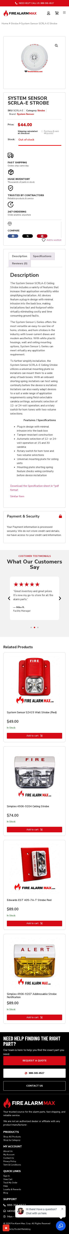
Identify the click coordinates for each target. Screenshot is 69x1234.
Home (5, 23)
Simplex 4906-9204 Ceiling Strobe (28, 806)
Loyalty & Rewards (12, 1189)
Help (5, 1186)
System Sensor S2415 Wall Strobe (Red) (32, 712)
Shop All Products (12, 1136)
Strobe (15, 23)
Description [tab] (19, 256)
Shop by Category (11, 1140)
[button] (56, 46)
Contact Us (8, 1158)
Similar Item (17, 496)
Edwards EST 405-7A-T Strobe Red (29, 900)
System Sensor (25, 114)
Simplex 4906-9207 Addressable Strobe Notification (32, 995)
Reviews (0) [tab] (19, 263)
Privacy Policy (9, 1161)
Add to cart (32, 735)
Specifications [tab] (42, 256)
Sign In (6, 1176)
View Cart (7, 1179)
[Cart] (57, 12)
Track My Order (10, 1182)
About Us (8, 1151)
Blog (5, 1192)
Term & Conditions (12, 1164)
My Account (8, 1154)
